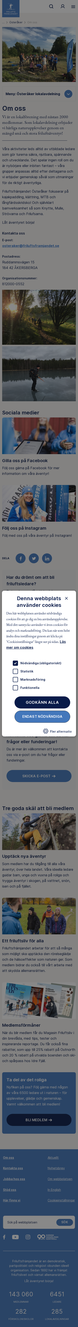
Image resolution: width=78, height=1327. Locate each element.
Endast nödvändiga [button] (42, 716)
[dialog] (39, 663)
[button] (57, 732)
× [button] (66, 598)
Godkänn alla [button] (42, 702)
